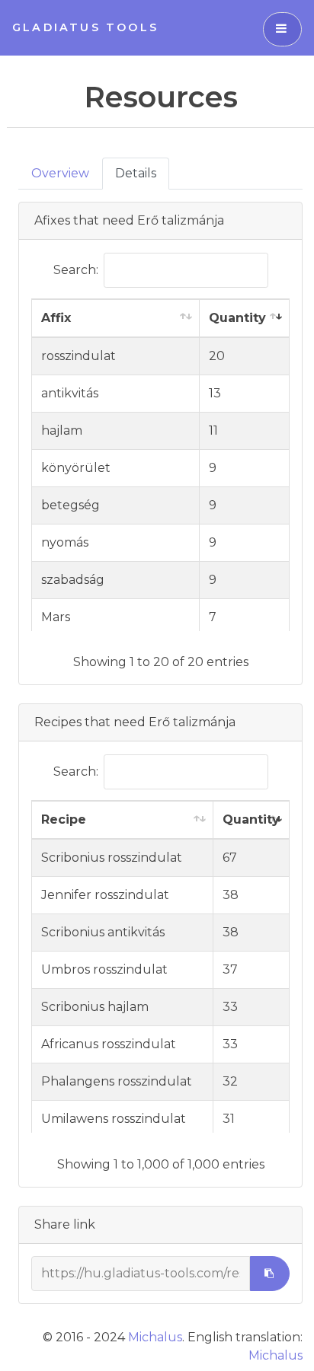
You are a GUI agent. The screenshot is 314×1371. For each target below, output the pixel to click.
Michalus (155, 1337)
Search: (75, 270)
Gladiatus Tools (85, 27)
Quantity (237, 318)
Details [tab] (135, 173)
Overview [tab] (60, 173)
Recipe (63, 819)
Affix (56, 318)
